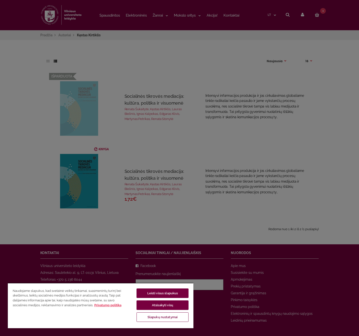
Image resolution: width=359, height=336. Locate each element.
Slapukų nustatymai (163, 317)
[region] (100, 305)
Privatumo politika (107, 305)
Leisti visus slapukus (162, 293)
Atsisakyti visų (162, 305)
